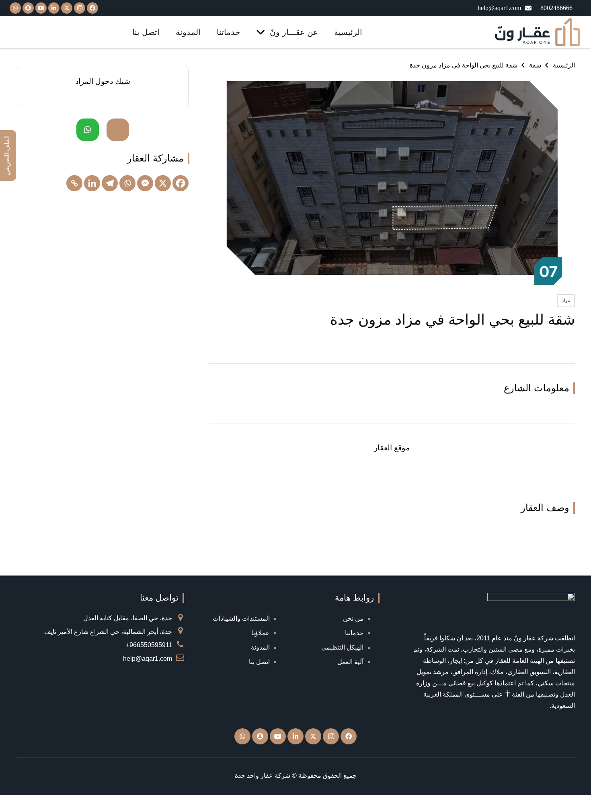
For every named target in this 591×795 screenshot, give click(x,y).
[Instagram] (79, 8)
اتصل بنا (259, 661)
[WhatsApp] (15, 8)
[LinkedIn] (54, 8)
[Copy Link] (74, 183)
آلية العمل (350, 661)
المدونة (260, 647)
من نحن (353, 618)
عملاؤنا (260, 632)
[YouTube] (41, 8)
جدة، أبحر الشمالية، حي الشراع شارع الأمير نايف (108, 631)
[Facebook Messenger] (145, 183)
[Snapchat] (260, 736)
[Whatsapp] (127, 183)
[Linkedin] (92, 183)
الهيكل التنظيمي (342, 647)
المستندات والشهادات (241, 618)
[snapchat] (28, 8)
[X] (66, 8)
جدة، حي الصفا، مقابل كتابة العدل (127, 618)
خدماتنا (354, 632)
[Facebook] (92, 8)
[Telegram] (110, 183)
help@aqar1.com (147, 658)
